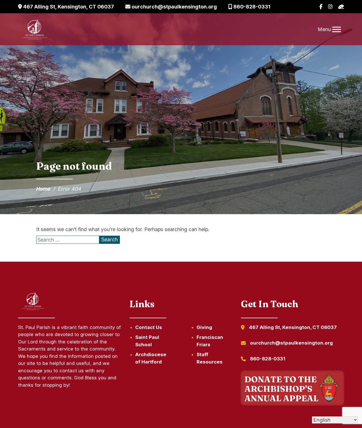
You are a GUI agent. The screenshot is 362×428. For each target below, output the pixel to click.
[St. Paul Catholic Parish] (34, 29)
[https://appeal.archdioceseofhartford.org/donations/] (292, 389)
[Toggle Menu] (336, 29)
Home (43, 189)
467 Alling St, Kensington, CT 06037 (68, 7)
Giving (204, 327)
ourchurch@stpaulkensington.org (173, 7)
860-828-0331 (251, 7)
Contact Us (148, 327)
